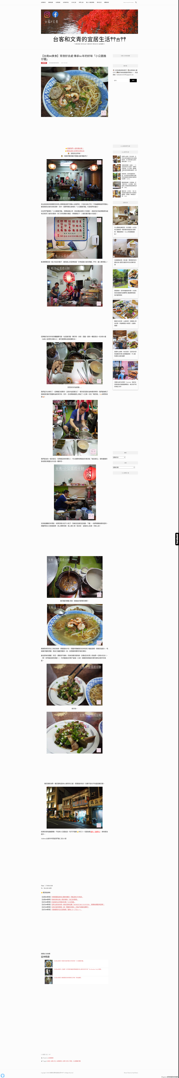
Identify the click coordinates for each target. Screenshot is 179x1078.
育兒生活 (99, 2)
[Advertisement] (74, 133)
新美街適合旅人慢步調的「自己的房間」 (64, 899)
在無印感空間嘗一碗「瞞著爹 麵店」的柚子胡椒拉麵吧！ (70, 907)
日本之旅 (74, 2)
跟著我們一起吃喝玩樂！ (75, 148)
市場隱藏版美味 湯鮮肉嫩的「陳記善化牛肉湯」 (67, 897)
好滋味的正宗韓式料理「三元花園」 (63, 902)
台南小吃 (53, 1061)
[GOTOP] (2, 1075)
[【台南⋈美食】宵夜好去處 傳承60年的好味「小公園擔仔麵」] (74, 91)
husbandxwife (54, 62)
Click (177, 539)
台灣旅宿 (58, 2)
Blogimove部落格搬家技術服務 (169, 1077)
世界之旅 (81, 2)
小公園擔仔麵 (77, 1061)
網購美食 (106, 2)
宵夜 (70, 1061)
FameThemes (135, 1072)
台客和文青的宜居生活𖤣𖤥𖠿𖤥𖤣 (89, 39)
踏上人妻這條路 (90, 2)
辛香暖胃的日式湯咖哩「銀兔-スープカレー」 (66, 909)
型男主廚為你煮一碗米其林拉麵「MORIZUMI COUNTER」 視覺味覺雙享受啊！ (78, 904)
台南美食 (44, 62)
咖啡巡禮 (50, 2)
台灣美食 (43, 2)
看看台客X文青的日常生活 (75, 151)
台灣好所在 (66, 2)
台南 (48, 1061)
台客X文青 (65, 1061)
